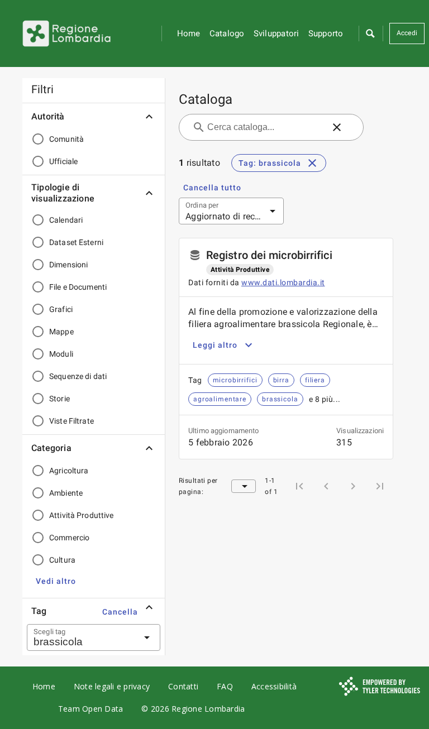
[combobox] (80, 637)
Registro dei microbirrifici (269, 255)
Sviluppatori (276, 33)
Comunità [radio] (66, 139)
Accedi (407, 33)
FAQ (225, 686)
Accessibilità (274, 686)
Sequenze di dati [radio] (78, 376)
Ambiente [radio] (66, 492)
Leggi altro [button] (215, 344)
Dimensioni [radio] (68, 264)
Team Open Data (90, 708)
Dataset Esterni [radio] (76, 242)
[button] (369, 33)
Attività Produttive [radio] (81, 515)
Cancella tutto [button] (212, 187)
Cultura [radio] (62, 559)
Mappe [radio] (61, 331)
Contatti (183, 686)
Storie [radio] (59, 398)
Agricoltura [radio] (68, 470)
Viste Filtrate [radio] (71, 420)
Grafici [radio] (61, 309)
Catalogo (227, 33)
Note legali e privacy (112, 686)
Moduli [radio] (61, 353)
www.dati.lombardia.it (283, 282)
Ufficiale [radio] (63, 161)
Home (189, 33)
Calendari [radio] (66, 219)
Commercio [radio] (69, 537)
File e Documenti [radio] (78, 286)
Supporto (326, 33)
